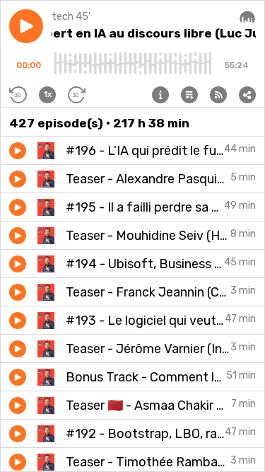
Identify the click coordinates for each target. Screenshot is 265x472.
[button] (26, 26)
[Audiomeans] (247, 17)
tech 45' (71, 17)
